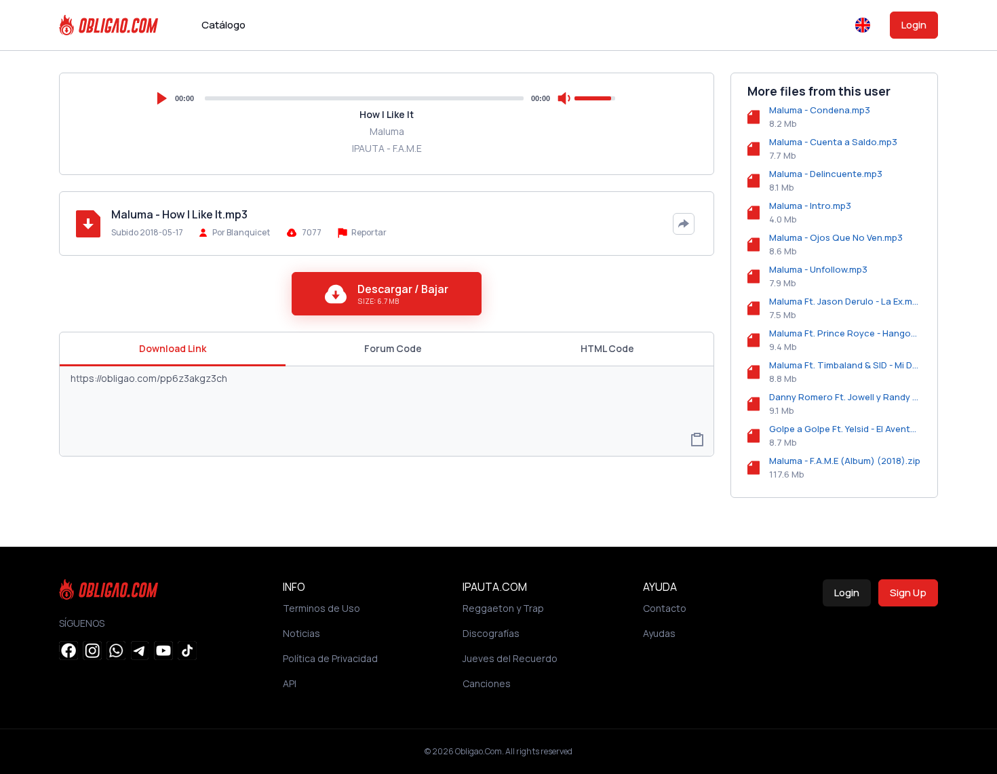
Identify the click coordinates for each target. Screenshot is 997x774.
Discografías (491, 633)
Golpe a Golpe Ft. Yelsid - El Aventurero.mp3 (845, 429)
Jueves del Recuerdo (510, 658)
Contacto (664, 608)
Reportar (368, 232)
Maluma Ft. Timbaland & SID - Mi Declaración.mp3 (845, 365)
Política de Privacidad (330, 658)
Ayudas (659, 633)
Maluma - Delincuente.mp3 (825, 174)
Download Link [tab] (172, 348)
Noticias (301, 633)
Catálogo (223, 25)
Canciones (487, 683)
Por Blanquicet (241, 232)
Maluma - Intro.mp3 (810, 205)
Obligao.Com (478, 751)
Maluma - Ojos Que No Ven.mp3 (836, 237)
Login (913, 25)
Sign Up (908, 592)
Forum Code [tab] (393, 348)
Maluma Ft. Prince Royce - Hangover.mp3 (845, 333)
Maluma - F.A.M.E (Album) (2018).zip (844, 460)
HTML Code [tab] (607, 348)
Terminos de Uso (321, 608)
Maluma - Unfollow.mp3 (818, 269)
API (289, 683)
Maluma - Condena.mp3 (819, 110)
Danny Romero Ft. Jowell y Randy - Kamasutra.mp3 (845, 397)
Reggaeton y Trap (503, 608)
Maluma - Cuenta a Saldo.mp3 (833, 142)
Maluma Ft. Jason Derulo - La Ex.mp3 (845, 301)
